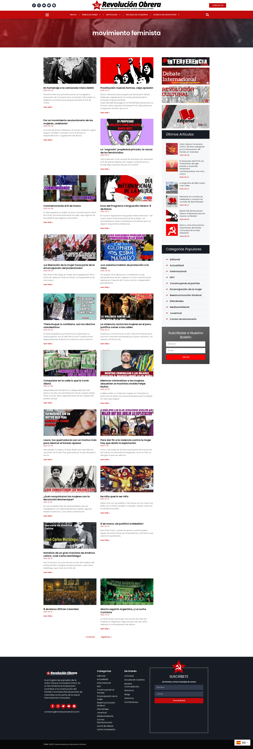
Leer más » (48, 107)
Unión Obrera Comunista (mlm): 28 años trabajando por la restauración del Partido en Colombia (192, 148)
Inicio (73, 14)
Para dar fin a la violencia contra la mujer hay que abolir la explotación (125, 441)
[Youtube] (49, 5)
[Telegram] (54, 5)
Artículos (112, 14)
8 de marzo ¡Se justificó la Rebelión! (122, 523)
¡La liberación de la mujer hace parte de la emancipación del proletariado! (69, 266)
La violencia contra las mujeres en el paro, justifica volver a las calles (126, 326)
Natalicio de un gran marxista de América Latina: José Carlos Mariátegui (69, 554)
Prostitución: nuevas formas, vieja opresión (126, 87)
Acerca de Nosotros (165, 14)
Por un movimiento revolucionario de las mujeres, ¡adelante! (68, 122)
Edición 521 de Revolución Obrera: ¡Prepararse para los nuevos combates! (192, 213)
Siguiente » (106, 636)
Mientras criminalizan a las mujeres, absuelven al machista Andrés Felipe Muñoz (122, 383)
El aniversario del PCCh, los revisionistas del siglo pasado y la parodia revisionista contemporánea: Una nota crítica (192, 167)
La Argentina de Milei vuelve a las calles (192, 184)
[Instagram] (39, 5)
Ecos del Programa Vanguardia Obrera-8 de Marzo (125, 207)
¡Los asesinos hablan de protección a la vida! (124, 266)
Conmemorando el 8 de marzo (62, 205)
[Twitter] (44, 5)
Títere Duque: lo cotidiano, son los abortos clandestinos (69, 326)
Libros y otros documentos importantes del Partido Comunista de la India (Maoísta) (192, 229)
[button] (207, 15)
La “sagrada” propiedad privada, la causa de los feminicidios (126, 151)
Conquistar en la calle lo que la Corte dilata (66, 382)
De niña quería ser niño (114, 496)
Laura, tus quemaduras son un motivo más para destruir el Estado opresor (69, 441)
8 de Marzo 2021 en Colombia (61, 609)
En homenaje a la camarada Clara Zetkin (68, 87)
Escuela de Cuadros (137, 14)
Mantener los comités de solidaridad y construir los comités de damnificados (191, 199)
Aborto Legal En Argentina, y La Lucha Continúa (123, 610)
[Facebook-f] (34, 5)
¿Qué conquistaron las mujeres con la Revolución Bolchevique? (66, 498)
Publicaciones (90, 14)
